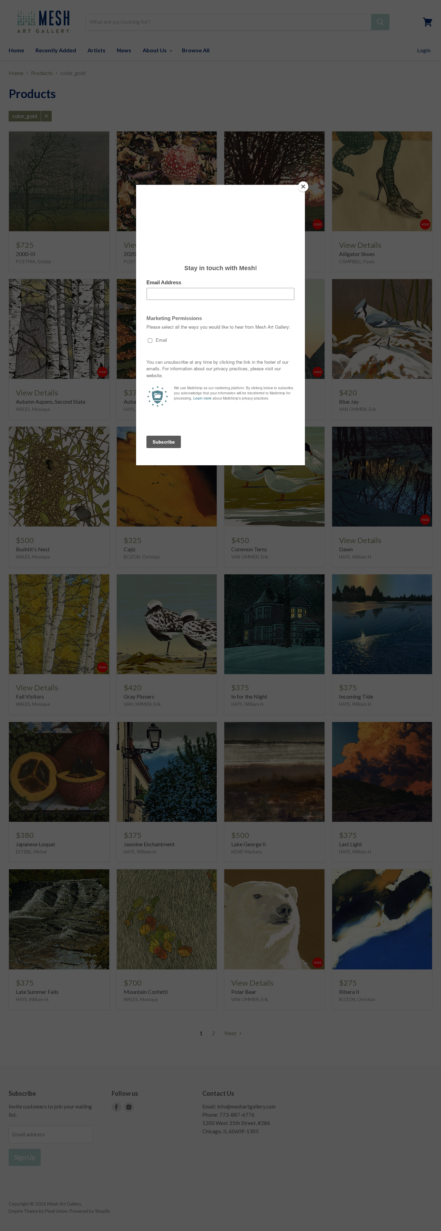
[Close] (303, 186)
